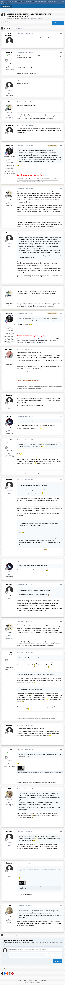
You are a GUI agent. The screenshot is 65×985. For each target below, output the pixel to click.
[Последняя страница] (12, 28)
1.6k (10, 246)
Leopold (9, 233)
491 (10, 802)
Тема (25, 980)
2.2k (10, 66)
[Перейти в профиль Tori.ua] (9, 445)
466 (10, 115)
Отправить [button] (57, 961)
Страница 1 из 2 (19, 28)
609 (10, 453)
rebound (9, 80)
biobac (9, 416)
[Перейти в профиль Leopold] (9, 238)
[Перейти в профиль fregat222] (9, 151)
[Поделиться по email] (10, 973)
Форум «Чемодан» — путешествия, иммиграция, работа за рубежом (28, 2)
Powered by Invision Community (32, 982)
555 (10, 93)
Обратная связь (33, 980)
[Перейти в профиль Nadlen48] (9, 58)
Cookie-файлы (43, 980)
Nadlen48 (9, 52)
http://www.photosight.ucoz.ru (31, 116)
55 (10, 363)
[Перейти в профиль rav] (9, 107)
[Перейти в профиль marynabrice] (9, 130)
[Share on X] (2, 973)
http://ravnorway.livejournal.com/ (39, 118)
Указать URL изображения (52, 955)
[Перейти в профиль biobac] (9, 422)
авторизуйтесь (54, 942)
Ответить (58, 23)
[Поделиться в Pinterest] (12, 973)
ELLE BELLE (9, 349)
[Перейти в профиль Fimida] (9, 794)
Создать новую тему (43, 23)
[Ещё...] (61, 34)
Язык (19, 980)
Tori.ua (9, 440)
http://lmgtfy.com (27, 73)
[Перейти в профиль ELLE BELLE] (9, 354)
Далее (8, 28)
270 (10, 430)
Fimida (9, 789)
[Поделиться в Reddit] (7, 973)
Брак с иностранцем (36, 18)
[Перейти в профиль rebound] (9, 85)
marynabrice (9, 125)
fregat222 (9, 145)
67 (10, 139)
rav (9, 102)
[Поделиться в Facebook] (5, 973)
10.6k (10, 159)
